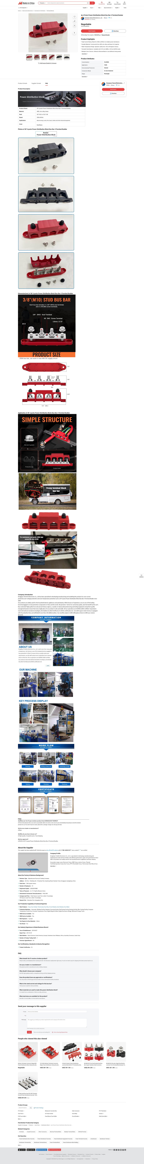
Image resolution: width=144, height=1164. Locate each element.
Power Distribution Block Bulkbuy (70, 1142)
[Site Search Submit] (92, 3)
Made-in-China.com (66, 1156)
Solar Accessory (75, 1111)
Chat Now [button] (116, 31)
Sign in (124, 4)
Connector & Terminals (39, 10)
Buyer (91, 7)
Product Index (97, 1154)
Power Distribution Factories (44, 1139)
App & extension (107, 7)
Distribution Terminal (104, 1139)
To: (25, 1015)
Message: (24, 1019)
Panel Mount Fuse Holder (51, 1116)
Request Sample (106, 35)
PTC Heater (20, 1111)
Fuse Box (46, 907)
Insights (103, 1154)
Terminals (21, 1131)
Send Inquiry (91, 31)
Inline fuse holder (103, 1116)
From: (25, 1011)
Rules (125, 7)
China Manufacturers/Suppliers (60, 1154)
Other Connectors (43, 1131)
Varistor (101, 1113)
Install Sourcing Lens (55, 1149)
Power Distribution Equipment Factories (63, 1139)
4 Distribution (93, 1139)
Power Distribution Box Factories (26, 1139)
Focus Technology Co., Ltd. (61, 1158)
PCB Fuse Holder (22, 1116)
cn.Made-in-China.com (86, 1156)
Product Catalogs (39, 1107)
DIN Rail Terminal (82, 1131)
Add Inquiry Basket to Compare (48, 63)
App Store (22, 1149)
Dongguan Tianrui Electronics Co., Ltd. (93, 17)
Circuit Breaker (52, 907)
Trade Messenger (41, 1149)
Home (19, 10)
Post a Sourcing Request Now (60, 1032)
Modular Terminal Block (69, 1131)
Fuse (29, 907)
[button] (88, 3)
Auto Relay (74, 1113)
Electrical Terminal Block (55, 1131)
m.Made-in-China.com (75, 1156)
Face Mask (66, 907)
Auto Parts (20, 1113)
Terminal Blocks (50, 10)
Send (29, 1032)
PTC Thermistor (102, 1111)
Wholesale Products (72, 1154)
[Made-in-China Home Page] (26, 3)
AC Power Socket (49, 1113)
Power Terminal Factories (81, 1139)
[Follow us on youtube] (121, 1149)
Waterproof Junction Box (51, 1111)
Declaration (87, 1158)
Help (99, 7)
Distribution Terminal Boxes (40, 1142)
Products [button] (42, 3)
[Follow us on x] (116, 1149)
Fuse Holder (34, 907)
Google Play (30, 1149)
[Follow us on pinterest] (123, 1149)
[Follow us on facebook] (114, 1149)
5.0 (108, 85)
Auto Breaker (60, 907)
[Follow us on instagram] (118, 1149)
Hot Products (41, 1154)
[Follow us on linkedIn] (125, 1149)
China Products (49, 1154)
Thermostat (40, 907)
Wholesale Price (81, 1154)
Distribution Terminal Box (25, 1142)
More (19, 1145)
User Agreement (80, 1158)
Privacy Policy (95, 1158)
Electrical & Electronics (27, 10)
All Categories (23, 7)
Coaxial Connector (31, 1131)
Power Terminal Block (55, 1142)
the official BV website (52, 850)
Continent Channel (89, 1154)
